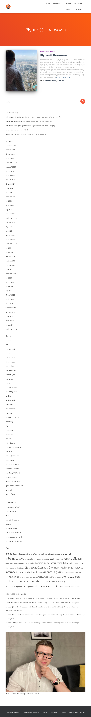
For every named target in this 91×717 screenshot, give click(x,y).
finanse (8, 383)
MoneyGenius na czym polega (28, 577)
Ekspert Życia (10, 375)
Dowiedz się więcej (63, 77)
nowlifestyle (52, 577)
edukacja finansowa (54, 559)
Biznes (8, 353)
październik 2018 (11, 329)
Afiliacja (8, 340)
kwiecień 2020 (11, 282)
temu (60, 81)
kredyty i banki (10, 400)
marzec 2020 (10, 286)
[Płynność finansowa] (21, 70)
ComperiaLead (11, 362)
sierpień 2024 (10, 184)
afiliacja (10, 553)
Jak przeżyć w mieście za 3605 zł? (17, 130)
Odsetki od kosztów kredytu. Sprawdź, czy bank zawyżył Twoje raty (29, 121)
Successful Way (11, 494)
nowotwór (59, 577)
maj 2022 (9, 227)
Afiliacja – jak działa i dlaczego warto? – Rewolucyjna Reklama (26, 607)
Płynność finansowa (47, 52)
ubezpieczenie (9, 587)
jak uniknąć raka (10, 568)
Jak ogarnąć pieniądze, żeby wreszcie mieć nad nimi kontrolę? (26, 134)
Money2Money (68, 572)
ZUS (34, 587)
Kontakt (79, 9)
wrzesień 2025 (11, 167)
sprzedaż (68, 582)
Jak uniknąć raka (11, 392)
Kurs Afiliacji (10, 405)
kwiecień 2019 (11, 321)
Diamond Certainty (12, 366)
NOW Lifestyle (10, 443)
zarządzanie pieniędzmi (23, 587)
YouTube (9, 524)
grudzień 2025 (11, 158)
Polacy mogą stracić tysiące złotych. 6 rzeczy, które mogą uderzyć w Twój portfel (33, 117)
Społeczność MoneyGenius (15, 486)
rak (40, 582)
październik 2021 (11, 244)
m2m (21, 572)
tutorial (8, 498)
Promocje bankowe (12, 469)
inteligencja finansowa (72, 563)
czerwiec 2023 (11, 197)
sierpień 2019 (10, 312)
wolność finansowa (12, 520)
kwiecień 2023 (11, 205)
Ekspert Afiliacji (11, 370)
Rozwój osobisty (11, 477)
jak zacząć (20, 567)
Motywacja (9, 434)
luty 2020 (9, 291)
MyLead (8, 439)
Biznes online (10, 357)
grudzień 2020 (11, 261)
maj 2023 (9, 201)
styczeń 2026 (10, 154)
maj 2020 (9, 278)
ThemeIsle (82, 712)
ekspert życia (9, 563)
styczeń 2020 (10, 295)
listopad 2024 (10, 180)
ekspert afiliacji (72, 558)
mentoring (50, 571)
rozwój (46, 581)
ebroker (44, 559)
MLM (7, 426)
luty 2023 (9, 210)
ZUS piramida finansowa (14, 541)
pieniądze (68, 576)
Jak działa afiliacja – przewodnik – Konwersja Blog (23, 623)
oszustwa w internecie (13, 447)
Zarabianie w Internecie (14, 533)
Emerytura (9, 379)
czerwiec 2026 (11, 145)
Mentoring (9, 422)
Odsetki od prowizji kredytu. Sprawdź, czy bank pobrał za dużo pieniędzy (30, 126)
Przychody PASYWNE (13, 473)
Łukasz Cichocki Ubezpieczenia (69, 587)
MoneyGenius (10, 430)
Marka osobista (11, 409)
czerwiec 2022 (11, 222)
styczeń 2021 (10, 256)
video (7, 516)
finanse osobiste (11, 387)
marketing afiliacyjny (13, 417)
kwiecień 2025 (11, 171)
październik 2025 (11, 163)
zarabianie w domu (12, 528)
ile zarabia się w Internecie (46, 563)
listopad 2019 (10, 304)
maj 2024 (9, 192)
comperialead (27, 559)
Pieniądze (9, 451)
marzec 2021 (10, 252)
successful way (75, 582)
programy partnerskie (13, 464)
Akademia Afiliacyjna (74, 4)
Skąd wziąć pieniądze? (13, 481)
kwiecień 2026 (11, 150)
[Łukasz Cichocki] (8, 6)
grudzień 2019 (11, 299)
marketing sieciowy (34, 572)
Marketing (9, 413)
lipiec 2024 (9, 188)
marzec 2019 (10, 325)
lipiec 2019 (9, 316)
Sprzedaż (9, 490)
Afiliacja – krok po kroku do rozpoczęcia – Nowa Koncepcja (26, 615)
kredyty (8, 396)
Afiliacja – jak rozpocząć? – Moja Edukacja (20, 598)
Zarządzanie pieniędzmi (14, 537)
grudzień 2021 (11, 239)
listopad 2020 (10, 265)
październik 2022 (11, 218)
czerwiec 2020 (11, 274)
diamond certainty (36, 559)
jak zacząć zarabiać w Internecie (46, 567)
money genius (78, 572)
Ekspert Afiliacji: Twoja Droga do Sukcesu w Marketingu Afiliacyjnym (58, 598)
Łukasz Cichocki (47, 586)
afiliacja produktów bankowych (16, 345)
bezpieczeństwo (55, 554)
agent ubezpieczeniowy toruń (24, 554)
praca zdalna (10, 460)
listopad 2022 (10, 214)
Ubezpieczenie (11, 511)
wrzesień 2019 (11, 308)
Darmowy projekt (53, 4)
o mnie (67, 9)
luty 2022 (9, 231)
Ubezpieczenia (11, 503)
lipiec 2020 (9, 269)
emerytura (15, 563)
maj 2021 (9, 248)
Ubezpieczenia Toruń (13, 507)
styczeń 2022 (10, 235)
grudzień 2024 (11, 175)
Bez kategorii (10, 349)
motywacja (43, 577)
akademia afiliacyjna (42, 554)
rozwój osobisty (58, 581)
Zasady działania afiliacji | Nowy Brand (18, 602)
